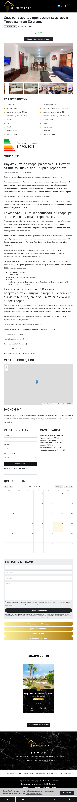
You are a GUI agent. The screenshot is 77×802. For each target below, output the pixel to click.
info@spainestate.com (56, 757)
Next (70, 62)
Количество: (8, 435)
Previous (6, 62)
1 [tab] (38, 717)
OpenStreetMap (56, 404)
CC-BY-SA (69, 404)
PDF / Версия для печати (38, 638)
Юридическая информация (31, 773)
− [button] (6, 370)
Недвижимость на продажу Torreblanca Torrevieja (38, 787)
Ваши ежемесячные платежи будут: (17, 468)
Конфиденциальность (48, 773)
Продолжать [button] (67, 792)
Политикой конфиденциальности (14, 604)
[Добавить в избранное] (38, 689)
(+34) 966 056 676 (37, 757)
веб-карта (67, 773)
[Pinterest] (45, 753)
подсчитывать (20, 464)
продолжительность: (12, 453)
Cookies (60, 773)
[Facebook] (31, 753)
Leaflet (44, 404)
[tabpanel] (38, 689)
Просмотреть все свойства (38, 725)
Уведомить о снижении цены (38, 39)
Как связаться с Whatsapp (38, 624)
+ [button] (6, 367)
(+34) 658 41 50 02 (22, 757)
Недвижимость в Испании (13, 334)
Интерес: (7, 444)
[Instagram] (42, 753)
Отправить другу (38, 633)
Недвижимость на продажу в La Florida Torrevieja (38, 784)
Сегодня (59, 487)
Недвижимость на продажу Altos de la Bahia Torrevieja (38, 781)
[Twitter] (35, 753)
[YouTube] (38, 753)
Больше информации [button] (34, 794)
